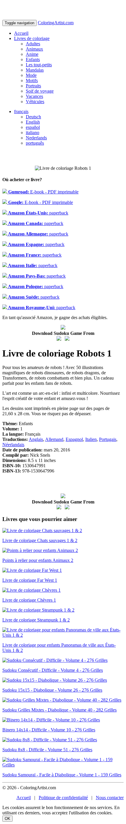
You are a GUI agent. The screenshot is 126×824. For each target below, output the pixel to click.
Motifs (32, 80)
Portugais (107, 439)
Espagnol (74, 439)
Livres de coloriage (32, 38)
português (35, 143)
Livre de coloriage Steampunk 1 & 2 (36, 619)
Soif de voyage (40, 91)
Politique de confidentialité (63, 797)
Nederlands (36, 137)
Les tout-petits (39, 64)
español (33, 127)
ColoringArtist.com (56, 22)
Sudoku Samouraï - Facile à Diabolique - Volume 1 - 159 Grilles (61, 774)
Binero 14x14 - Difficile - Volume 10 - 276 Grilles (48, 729)
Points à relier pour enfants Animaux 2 (37, 560)
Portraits (33, 85)
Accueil (21, 33)
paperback (37, 212)
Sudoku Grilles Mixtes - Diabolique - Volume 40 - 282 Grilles (59, 709)
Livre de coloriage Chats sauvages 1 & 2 (39, 540)
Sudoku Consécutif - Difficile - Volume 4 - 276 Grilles (52, 670)
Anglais (36, 439)
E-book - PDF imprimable (43, 191)
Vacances (34, 96)
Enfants (33, 59)
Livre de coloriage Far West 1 (29, 580)
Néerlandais (13, 444)
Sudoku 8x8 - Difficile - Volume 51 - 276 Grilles (47, 749)
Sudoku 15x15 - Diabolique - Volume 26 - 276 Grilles (52, 690)
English (33, 122)
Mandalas (35, 69)
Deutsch (33, 116)
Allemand (54, 439)
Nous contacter (110, 797)
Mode (31, 75)
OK (7, 818)
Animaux (34, 48)
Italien (91, 439)
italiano (32, 132)
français (21, 111)
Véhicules (35, 101)
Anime (32, 54)
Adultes (33, 43)
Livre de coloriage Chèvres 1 (29, 600)
